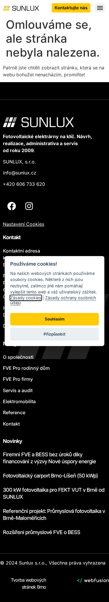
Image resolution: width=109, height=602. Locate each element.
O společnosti (18, 357)
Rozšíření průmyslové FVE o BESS (41, 532)
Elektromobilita (19, 401)
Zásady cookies (25, 297)
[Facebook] (11, 206)
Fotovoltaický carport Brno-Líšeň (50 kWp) (50, 476)
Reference (14, 412)
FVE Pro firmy (18, 379)
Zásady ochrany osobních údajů (53, 300)
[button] (100, 7)
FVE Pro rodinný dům (26, 368)
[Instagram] (29, 206)
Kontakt (11, 424)
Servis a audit (18, 390)
